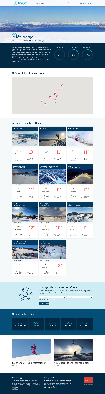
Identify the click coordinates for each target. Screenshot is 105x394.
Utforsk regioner (84, 3)
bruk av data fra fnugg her (59, 384)
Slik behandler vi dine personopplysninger (48, 299)
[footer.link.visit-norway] (88, 384)
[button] (50, 98)
